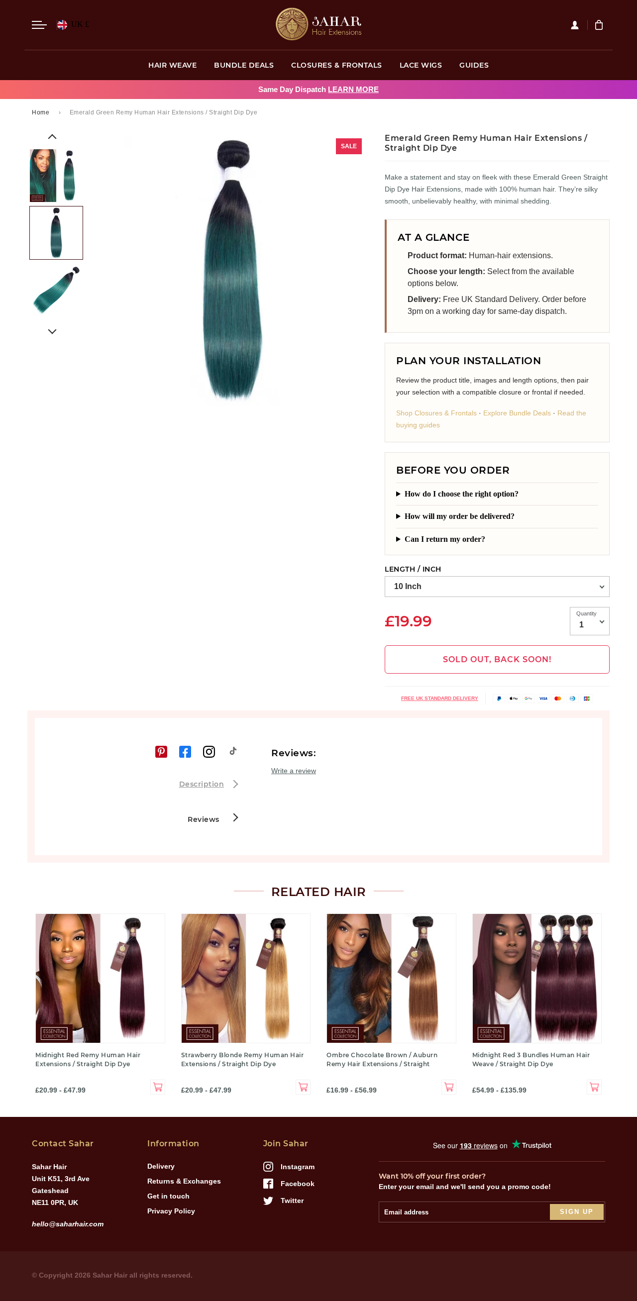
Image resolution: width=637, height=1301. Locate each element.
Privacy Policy (171, 1211)
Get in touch (168, 1196)
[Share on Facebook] (185, 752)
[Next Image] (52, 330)
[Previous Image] (52, 138)
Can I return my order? (445, 539)
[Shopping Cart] (600, 25)
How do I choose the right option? (462, 494)
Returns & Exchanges (184, 1181)
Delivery (161, 1166)
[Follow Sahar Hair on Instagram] (209, 752)
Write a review (293, 771)
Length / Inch (413, 569)
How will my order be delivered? (460, 516)
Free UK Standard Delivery (439, 698)
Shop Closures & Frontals (436, 413)
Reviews (204, 819)
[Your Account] (579, 25)
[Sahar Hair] (318, 25)
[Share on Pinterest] (161, 752)
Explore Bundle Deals (517, 413)
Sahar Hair (110, 1275)
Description (201, 784)
